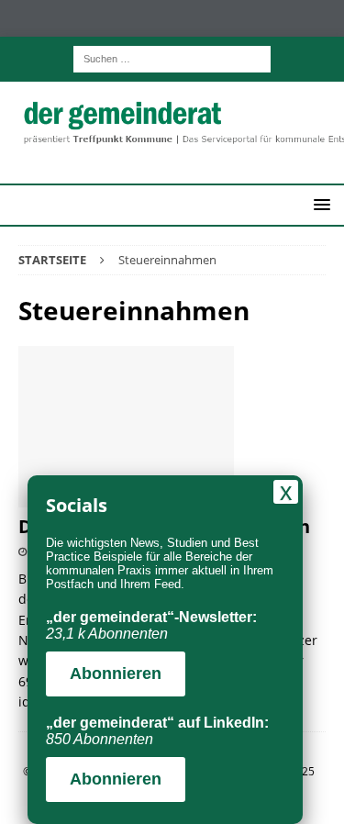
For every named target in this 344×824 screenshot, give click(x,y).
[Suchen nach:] (172, 57)
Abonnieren (115, 673)
